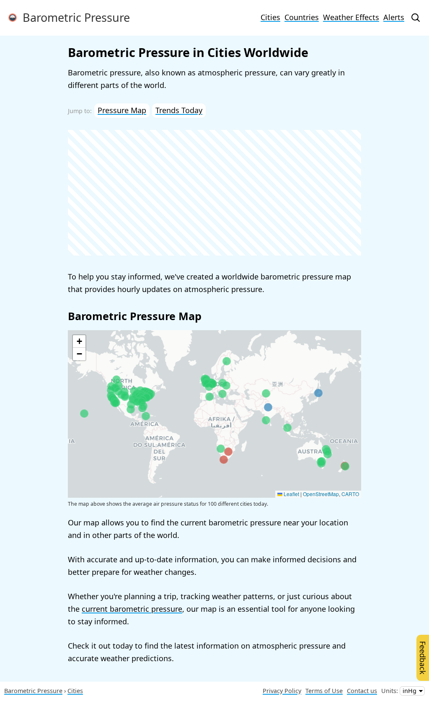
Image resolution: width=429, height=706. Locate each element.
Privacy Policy (282, 691)
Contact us (362, 691)
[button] (116, 379)
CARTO (350, 493)
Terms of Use (324, 691)
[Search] (416, 18)
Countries (301, 17)
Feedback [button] (423, 658)
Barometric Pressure (73, 17)
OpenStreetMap (321, 493)
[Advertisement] (214, 192)
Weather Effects (351, 17)
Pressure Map (122, 110)
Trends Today (178, 110)
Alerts (393, 17)
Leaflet (290, 493)
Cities (270, 17)
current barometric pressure (132, 609)
